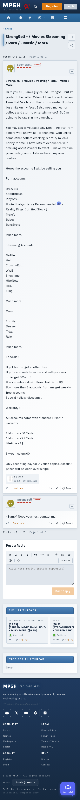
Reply (50, 488)
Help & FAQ (47, 746)
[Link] (56, 555)
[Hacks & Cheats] (41, 18)
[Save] (71, 37)
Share (57, 488)
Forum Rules (48, 735)
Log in (70, 6)
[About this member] (71, 71)
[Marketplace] (67, 18)
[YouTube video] (10, 560)
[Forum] (10, 18)
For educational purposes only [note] (36, 791)
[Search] (35, 6)
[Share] (71, 45)
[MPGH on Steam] (35, 713)
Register (52, 6)
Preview (65, 560)
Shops (8, 28)
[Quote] (35, 555)
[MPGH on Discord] (7, 713)
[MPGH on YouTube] (26, 713)
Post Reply (62, 591)
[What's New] (29, 18)
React (69, 488)
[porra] (27, 6)
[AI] (54, 18)
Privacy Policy (48, 730)
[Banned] (10, 68)
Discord (45, 759)
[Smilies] (19, 560)
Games (7, 735)
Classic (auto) (23, 782)
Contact (45, 764)
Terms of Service (50, 741)
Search (6, 746)
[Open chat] (21, 18)
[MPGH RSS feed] (45, 713)
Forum (6, 730)
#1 (7, 488)
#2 (7, 523)
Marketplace (9, 741)
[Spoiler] (69, 555)
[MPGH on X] (16, 713)
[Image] (63, 555)
